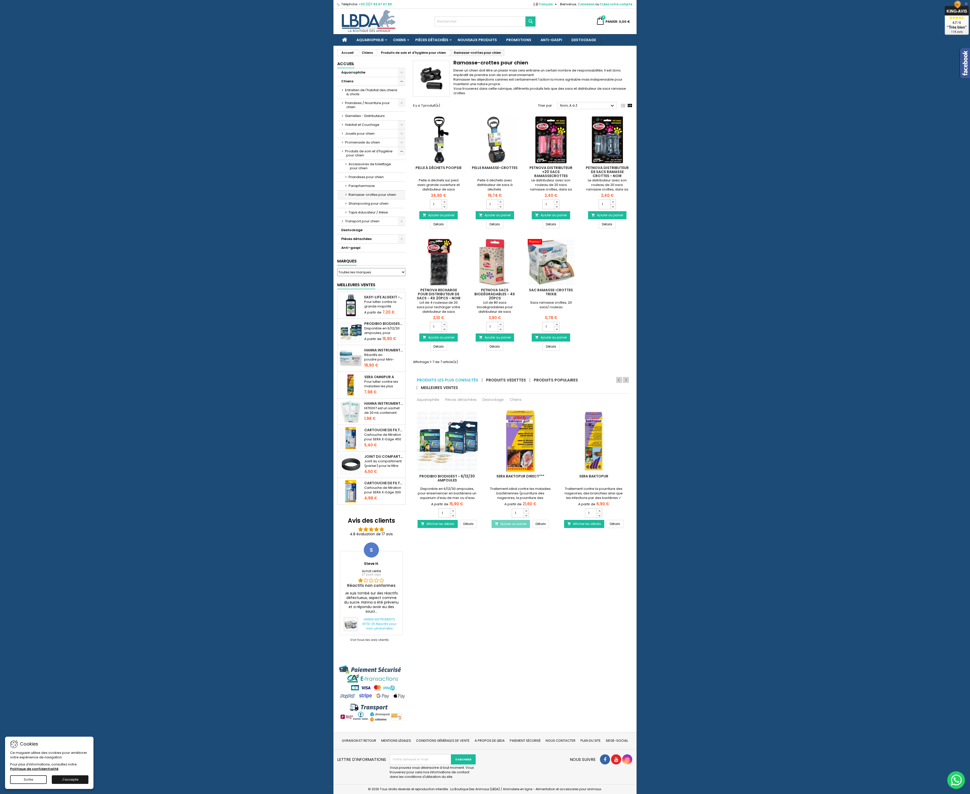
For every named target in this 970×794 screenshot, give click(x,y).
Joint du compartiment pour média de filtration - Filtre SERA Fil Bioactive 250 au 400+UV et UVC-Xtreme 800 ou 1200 (383, 456)
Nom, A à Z (587, 106)
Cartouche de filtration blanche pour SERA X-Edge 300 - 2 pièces (383, 483)
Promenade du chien (362, 142)
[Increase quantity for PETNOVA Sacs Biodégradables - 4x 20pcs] (500, 324)
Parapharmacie (362, 185)
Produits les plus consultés (447, 380)
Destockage (583, 39)
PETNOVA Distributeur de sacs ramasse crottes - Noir (607, 171)
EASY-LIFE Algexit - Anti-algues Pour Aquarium (383, 297)
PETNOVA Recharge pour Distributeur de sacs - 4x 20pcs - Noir (438, 294)
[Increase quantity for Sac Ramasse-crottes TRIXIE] (556, 324)
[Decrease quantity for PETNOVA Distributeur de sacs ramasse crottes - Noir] (613, 206)
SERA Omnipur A (379, 376)
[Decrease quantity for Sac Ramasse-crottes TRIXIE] (556, 329)
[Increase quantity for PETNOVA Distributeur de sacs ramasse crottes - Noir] (613, 202)
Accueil (345, 64)
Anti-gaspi (551, 39)
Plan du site (590, 740)
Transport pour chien (362, 221)
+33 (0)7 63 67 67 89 (375, 4)
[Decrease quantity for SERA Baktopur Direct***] (526, 515)
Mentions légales (396, 740)
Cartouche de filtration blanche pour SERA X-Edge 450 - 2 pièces (383, 429)
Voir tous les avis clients (369, 640)
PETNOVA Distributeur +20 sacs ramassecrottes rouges (550, 173)
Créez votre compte (616, 4)
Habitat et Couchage (362, 124)
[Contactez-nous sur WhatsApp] (956, 780)
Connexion (586, 4)
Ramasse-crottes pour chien (372, 194)
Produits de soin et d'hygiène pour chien (369, 153)
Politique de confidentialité (34, 768)
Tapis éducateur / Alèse (368, 212)
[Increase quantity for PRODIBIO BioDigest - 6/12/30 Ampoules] (452, 511)
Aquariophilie (370, 39)
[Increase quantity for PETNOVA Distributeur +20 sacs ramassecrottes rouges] (556, 202)
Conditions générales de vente (443, 740)
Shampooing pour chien (369, 203)
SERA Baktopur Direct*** (520, 476)
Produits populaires (556, 380)
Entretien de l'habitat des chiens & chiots (371, 92)
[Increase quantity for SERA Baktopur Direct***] (526, 511)
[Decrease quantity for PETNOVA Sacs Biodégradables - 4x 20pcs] (500, 329)
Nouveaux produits (477, 39)
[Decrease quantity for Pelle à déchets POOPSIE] (444, 206)
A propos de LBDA (490, 740)
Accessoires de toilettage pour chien (370, 166)
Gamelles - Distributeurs (365, 115)
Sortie (28, 779)
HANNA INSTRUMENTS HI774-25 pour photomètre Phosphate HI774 (383, 350)
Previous (619, 380)
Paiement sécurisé (525, 740)
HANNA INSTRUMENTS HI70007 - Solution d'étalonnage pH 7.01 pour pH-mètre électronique (383, 403)
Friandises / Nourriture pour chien (367, 105)
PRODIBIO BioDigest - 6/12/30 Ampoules (383, 323)
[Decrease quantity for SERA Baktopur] (599, 515)
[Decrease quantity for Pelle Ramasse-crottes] (500, 206)
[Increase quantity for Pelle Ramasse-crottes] (500, 202)
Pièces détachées (431, 39)
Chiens (399, 39)
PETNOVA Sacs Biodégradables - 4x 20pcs (494, 294)
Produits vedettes (506, 380)
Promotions (518, 39)
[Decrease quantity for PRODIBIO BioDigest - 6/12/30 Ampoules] (452, 515)
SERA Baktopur (593, 476)
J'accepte (70, 779)
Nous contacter (560, 740)
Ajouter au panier (438, 215)
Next (626, 380)
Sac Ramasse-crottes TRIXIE (551, 292)
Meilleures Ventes (356, 285)
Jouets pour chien (360, 133)
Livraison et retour (359, 740)
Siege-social (617, 740)
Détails (440, 224)
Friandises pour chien (366, 177)
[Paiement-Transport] (371, 693)
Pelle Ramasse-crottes (495, 167)
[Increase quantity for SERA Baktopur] (599, 511)
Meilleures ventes (439, 388)
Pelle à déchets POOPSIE (439, 167)
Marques (347, 261)
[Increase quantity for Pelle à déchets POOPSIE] (444, 202)
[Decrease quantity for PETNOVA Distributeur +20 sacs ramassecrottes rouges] (556, 206)
